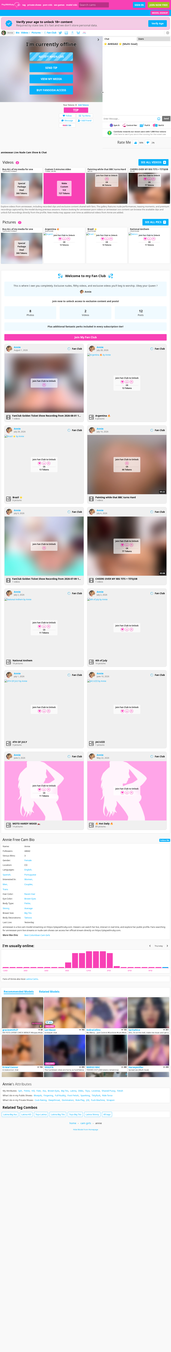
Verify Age (157, 23)
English (28, 869)
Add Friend (86, 120)
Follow (69, 115)
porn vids (47, 4)
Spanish (7, 874)
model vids (71, 4)
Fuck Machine (98, 1100)
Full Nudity (60, 1095)
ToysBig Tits (75, 1114)
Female (28, 860)
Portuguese (30, 874)
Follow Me (164, 840)
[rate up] (135, 143)
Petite (27, 903)
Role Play (79, 1100)
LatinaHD (26, 1114)
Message (68, 120)
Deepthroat (54, 1100)
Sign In (139, 4)
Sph (20, 1090)
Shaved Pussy (108, 1090)
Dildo (80, 1090)
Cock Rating (41, 1100)
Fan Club (51, 32)
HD (33, 1090)
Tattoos (28, 917)
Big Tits (28, 912)
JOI (87, 1100)
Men (5, 884)
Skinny (6, 908)
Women (28, 879)
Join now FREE (158, 4)
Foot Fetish (73, 1095)
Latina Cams (32, 978)
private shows (34, 4)
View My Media (51, 79)
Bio (17, 32)
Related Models (49, 991)
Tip (76, 110)
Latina (73, 1090)
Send (166, 118)
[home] (11, 4)
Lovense (96, 1090)
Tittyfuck (96, 1095)
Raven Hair (29, 893)
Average (28, 908)
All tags (107, 1114)
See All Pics (155, 222)
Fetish (120, 1090)
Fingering (48, 1095)
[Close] (167, 33)
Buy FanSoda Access (51, 90)
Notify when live (51, 56)
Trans (5, 889)
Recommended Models (19, 991)
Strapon (111, 1100)
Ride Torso (107, 1095)
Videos (25, 32)
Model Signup (160, 12)
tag (24, 4)
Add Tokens (83, 105)
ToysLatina (41, 1114)
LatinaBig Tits (58, 1114)
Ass (44, 1090)
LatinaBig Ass (10, 1114)
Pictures (37, 32)
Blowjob (38, 1095)
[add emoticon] (158, 118)
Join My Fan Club (85, 337)
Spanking (85, 1095)
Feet (38, 1090)
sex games (59, 4)
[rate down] (148, 143)
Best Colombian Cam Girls (37, 935)
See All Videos (153, 162)
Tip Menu (86, 115)
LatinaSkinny (92, 1114)
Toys (87, 1090)
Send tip (51, 68)
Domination (68, 1100)
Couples (28, 884)
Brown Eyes (30, 898)
